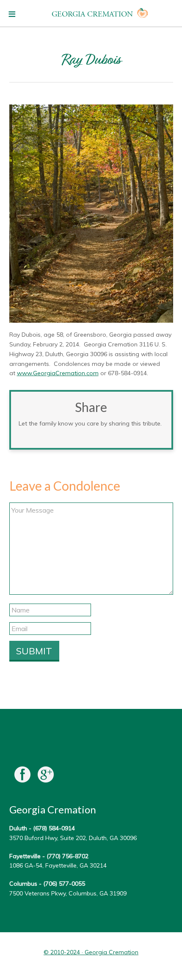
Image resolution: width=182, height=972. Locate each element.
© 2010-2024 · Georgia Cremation (91, 952)
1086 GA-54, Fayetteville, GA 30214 (58, 865)
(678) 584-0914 (54, 828)
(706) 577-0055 (64, 883)
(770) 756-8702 (67, 856)
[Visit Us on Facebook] (22, 776)
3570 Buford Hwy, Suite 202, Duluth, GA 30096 (73, 838)
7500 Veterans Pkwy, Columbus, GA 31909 (68, 893)
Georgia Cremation (92, 14)
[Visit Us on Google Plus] (45, 776)
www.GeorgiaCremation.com (58, 373)
